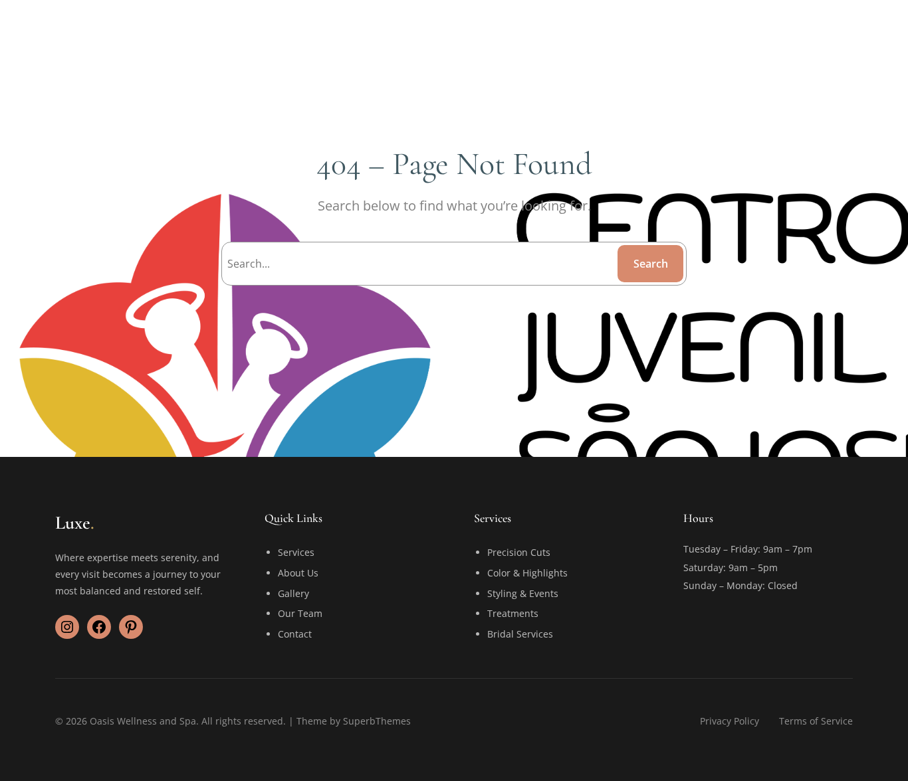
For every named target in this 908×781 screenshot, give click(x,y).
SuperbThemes (377, 721)
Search (650, 263)
